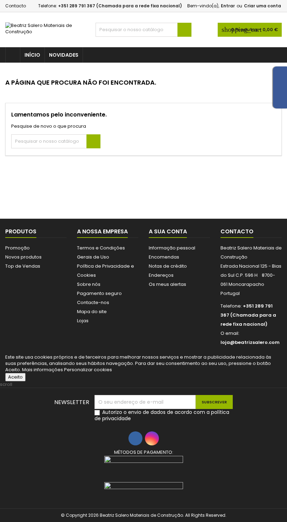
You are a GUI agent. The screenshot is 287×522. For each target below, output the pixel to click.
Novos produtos (23, 257)
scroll (6, 384)
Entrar (228, 6)
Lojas (83, 320)
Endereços (161, 275)
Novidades (63, 54)
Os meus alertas (167, 284)
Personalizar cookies (88, 369)
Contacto (15, 6)
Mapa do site (92, 311)
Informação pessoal (172, 248)
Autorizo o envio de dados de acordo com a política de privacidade (161, 415)
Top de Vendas (22, 266)
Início (32, 54)
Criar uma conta (262, 6)
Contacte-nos (93, 302)
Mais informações (43, 369)
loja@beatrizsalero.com (250, 342)
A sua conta (168, 231)
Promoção (17, 248)
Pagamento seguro (99, 293)
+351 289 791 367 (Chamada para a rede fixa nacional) (120, 6)
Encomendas (164, 257)
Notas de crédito (168, 266)
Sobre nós (88, 284)
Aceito (15, 377)
